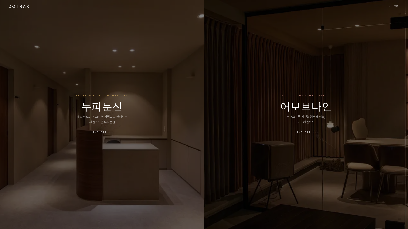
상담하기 (394, 6)
